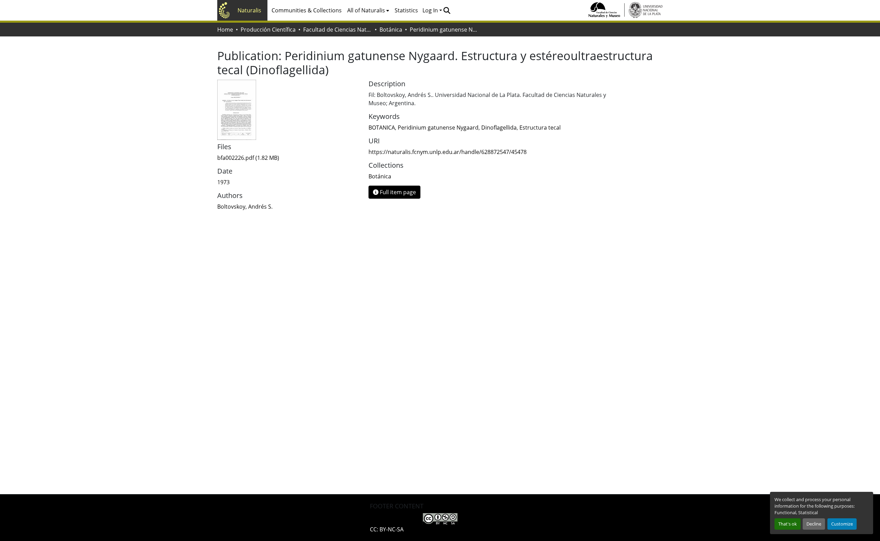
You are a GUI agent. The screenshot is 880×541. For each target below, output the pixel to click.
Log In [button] (430, 10)
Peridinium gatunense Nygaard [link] (438, 127)
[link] (288, 158)
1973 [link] (223, 182)
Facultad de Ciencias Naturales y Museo (337, 29)
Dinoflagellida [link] (499, 127)
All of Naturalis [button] (366, 10)
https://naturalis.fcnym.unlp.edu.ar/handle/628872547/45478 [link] (447, 152)
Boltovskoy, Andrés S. (245, 206)
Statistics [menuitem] (406, 10)
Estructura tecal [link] (540, 127)
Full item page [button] (397, 192)
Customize (842, 524)
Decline (813, 524)
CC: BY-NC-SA (387, 529)
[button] (446, 10)
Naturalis (249, 10)
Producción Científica (268, 29)
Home (225, 29)
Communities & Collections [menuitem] (307, 10)
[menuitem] (368, 10)
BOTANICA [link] (381, 127)
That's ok (787, 524)
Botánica (391, 29)
